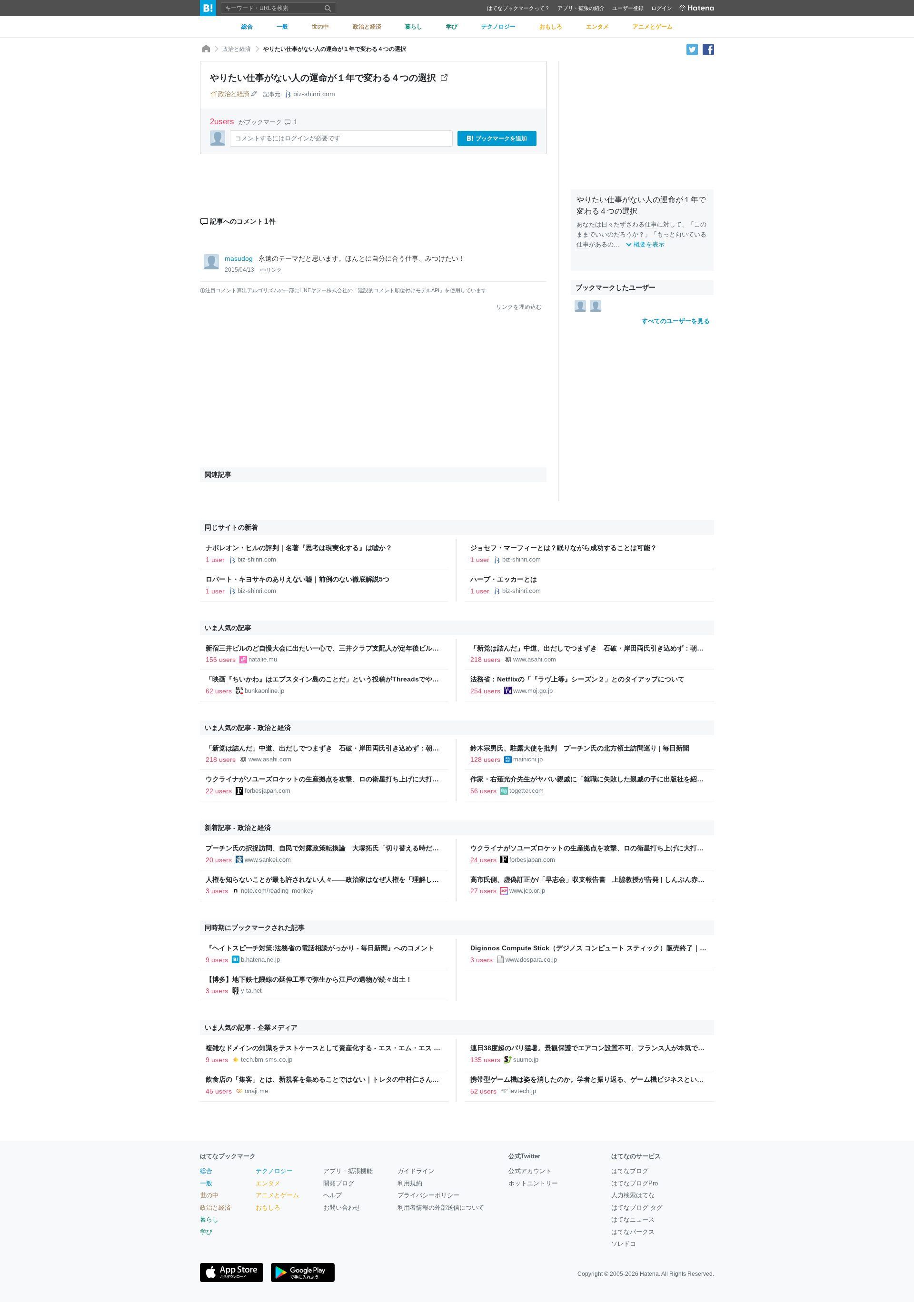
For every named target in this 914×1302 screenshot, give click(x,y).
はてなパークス (633, 1231)
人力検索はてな (633, 1195)
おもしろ (268, 1207)
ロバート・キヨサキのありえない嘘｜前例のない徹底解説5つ (297, 579)
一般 (206, 1183)
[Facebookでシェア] (708, 49)
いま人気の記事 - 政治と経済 (248, 727)
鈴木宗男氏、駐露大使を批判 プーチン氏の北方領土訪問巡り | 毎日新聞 (579, 748)
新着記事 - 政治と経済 (238, 827)
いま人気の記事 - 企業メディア (251, 1027)
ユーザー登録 (628, 8)
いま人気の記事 (228, 627)
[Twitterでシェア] (692, 49)
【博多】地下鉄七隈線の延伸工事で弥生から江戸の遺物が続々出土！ (309, 979)
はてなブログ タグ (637, 1207)
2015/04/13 (239, 270)
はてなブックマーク (228, 1156)
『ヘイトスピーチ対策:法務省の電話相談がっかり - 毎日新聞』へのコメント (320, 948)
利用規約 (409, 1183)
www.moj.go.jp (533, 690)
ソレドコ (623, 1243)
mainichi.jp (528, 759)
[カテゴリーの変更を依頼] (254, 94)
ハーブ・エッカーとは (507, 579)
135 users (485, 1060)
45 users (219, 1091)
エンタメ (268, 1183)
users (223, 121)
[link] (580, 305)
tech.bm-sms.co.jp (266, 1059)
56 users (483, 791)
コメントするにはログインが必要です (287, 138)
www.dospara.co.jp (531, 959)
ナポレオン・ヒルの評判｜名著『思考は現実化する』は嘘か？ (299, 548)
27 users (483, 891)
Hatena (649, 1274)
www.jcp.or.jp (527, 890)
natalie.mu (262, 659)
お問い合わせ (341, 1207)
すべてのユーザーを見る (676, 321)
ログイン (661, 8)
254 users (485, 691)
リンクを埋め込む (519, 307)
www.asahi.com (534, 659)
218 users (485, 659)
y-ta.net (251, 990)
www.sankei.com (268, 859)
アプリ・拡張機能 (348, 1170)
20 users (219, 860)
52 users (483, 1091)
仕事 (651, 224)
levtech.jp (522, 1091)
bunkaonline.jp (264, 690)
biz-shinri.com (314, 94)
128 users (485, 759)
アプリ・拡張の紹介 (581, 8)
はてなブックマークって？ (518, 8)
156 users (221, 659)
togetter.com (526, 790)
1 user (215, 559)
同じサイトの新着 (231, 527)
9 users (217, 960)
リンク (274, 270)
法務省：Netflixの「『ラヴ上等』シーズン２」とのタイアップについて (577, 679)
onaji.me (256, 1091)
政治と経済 (236, 49)
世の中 (209, 1195)
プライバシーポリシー (428, 1195)
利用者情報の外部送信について (440, 1207)
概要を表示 (649, 244)
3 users (217, 891)
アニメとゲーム (277, 1195)
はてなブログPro (634, 1183)
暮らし (209, 1219)
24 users (483, 860)
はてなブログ (629, 1170)
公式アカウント (530, 1170)
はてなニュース (633, 1219)
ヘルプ (332, 1195)
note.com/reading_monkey (277, 890)
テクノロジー (274, 1170)
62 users (219, 691)
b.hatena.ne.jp (260, 959)
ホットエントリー (533, 1183)
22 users (219, 791)
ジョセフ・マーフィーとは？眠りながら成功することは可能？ (563, 548)
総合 (206, 1170)
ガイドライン (416, 1170)
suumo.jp (525, 1059)
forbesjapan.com (267, 790)
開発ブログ (338, 1183)
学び (206, 1231)
